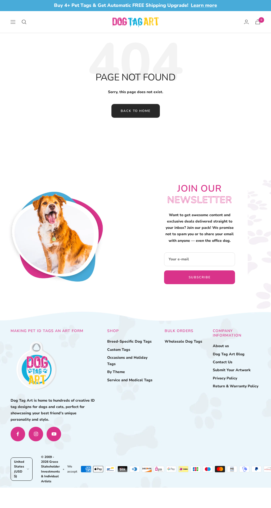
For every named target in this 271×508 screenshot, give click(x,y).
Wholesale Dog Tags (183, 341)
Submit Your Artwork (232, 370)
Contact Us (222, 362)
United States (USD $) (19, 469)
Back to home (136, 111)
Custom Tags (118, 349)
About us (221, 345)
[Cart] (257, 21)
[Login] (246, 22)
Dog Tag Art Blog (229, 354)
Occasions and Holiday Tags (127, 360)
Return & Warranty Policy (235, 386)
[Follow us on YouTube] (54, 434)
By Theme (116, 371)
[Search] (24, 22)
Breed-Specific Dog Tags (129, 341)
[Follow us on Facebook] (18, 434)
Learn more (204, 5)
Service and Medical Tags (129, 380)
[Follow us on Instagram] (36, 434)
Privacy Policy (225, 378)
